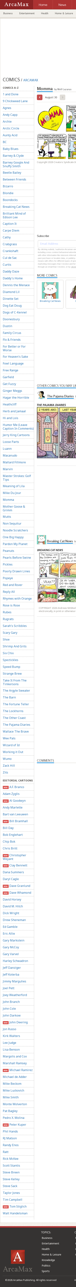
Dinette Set (10, 299)
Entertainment (26, 13)
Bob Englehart (13, 835)
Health (44, 13)
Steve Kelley (11, 1179)
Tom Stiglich (15, 1206)
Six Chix (8, 653)
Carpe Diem (11, 230)
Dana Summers (13, 872)
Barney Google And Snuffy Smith (16, 164)
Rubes (7, 612)
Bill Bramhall (16, 821)
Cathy (7, 237)
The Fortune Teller (16, 704)
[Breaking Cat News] (41, 539)
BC (5, 142)
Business (8, 13)
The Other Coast (14, 718)
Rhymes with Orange (17, 598)
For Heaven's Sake (15, 357)
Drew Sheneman (14, 920)
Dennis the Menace (16, 285)
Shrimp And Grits (15, 646)
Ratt (5, 1152)
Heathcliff (9, 404)
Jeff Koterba (11, 974)
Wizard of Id (11, 745)
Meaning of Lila (14, 486)
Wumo (7, 759)
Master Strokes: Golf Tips (17, 478)
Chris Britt (10, 848)
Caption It (10, 224)
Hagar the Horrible (16, 398)
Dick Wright (11, 913)
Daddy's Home (13, 278)
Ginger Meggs (12, 391)
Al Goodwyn (14, 801)
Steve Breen (11, 1172)
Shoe (6, 639)
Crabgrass (10, 244)
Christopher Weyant (14, 857)
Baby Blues (10, 149)
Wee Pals (9, 738)
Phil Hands (10, 1131)
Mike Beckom (12, 1084)
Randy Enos (11, 1145)
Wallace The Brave (16, 731)
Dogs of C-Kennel (15, 312)
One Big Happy (13, 537)
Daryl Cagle (11, 879)
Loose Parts (11, 442)
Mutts (7, 517)
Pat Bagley (10, 1111)
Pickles (8, 564)
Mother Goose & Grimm (14, 508)
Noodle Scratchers (15, 530)
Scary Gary (10, 633)
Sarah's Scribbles (15, 626)
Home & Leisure (51, 1254)
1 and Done (10, 94)
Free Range (10, 370)
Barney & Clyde (13, 156)
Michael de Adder (15, 1077)
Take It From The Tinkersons (15, 682)
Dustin (7, 326)
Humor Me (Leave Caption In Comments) (18, 427)
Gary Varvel (11, 954)
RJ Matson (10, 1138)
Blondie (8, 193)
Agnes (7, 108)
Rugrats (8, 619)
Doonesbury (11, 319)
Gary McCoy (11, 947)
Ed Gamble (10, 927)
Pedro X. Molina (13, 1118)
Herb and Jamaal (14, 411)
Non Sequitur (12, 523)
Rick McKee (10, 1159)
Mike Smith (11, 1097)
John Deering (15, 1022)
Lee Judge (9, 1043)
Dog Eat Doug (12, 305)
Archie (7, 121)
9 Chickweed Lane (15, 101)
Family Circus (12, 333)
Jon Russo (9, 1029)
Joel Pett (8, 988)
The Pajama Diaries (16, 725)
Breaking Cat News (16, 207)
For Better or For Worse (14, 348)
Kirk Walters (11, 1036)
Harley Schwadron (15, 961)
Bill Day (8, 828)
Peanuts (8, 551)
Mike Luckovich (13, 1090)
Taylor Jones (11, 1193)
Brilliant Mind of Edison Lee (14, 215)
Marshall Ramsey (15, 1063)
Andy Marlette (13, 807)
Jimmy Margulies (14, 981)
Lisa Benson (11, 1049)
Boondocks (10, 200)
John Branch (11, 1002)
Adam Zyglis (11, 794)
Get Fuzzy (9, 384)
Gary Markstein (13, 940)
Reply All (9, 592)
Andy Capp (10, 115)
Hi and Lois (10, 418)
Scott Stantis (11, 1165)
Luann (7, 449)
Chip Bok (9, 842)
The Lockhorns (13, 711)
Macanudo (10, 455)
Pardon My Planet (15, 544)
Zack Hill (9, 766)
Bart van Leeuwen (15, 814)
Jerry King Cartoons (16, 435)
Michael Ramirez (18, 1070)
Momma (8, 500)
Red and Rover (13, 585)
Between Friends (14, 179)
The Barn (9, 697)
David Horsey (12, 899)
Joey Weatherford (15, 995)
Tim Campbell (12, 1200)
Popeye (8, 578)
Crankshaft (10, 251)
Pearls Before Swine (17, 558)
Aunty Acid (10, 135)
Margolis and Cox (15, 1056)
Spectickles (10, 660)
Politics (46, 1265)
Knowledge (48, 1260)
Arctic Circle (11, 128)
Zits (5, 772)
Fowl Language (13, 363)
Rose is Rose (11, 605)
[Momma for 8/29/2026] (39, 97)
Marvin (8, 469)
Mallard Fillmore (14, 462)
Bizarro (8, 186)
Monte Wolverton (15, 1104)
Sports (46, 1271)
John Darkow (12, 1015)
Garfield (8, 377)
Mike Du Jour (12, 493)
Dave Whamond (17, 893)
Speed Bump (11, 667)
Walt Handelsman (15, 1213)
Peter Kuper (15, 1125)
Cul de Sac (10, 258)
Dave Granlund (17, 886)
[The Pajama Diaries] (41, 394)
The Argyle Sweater (16, 690)
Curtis (7, 265)
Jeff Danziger (12, 968)
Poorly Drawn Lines (16, 571)
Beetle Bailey (12, 173)
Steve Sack (10, 1186)
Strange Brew (12, 674)
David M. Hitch (13, 906)
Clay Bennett (15, 865)
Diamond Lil (11, 292)
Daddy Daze (11, 271)
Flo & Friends (12, 340)
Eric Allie (9, 934)
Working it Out (13, 752)
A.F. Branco (14, 787)
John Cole (9, 1009)
